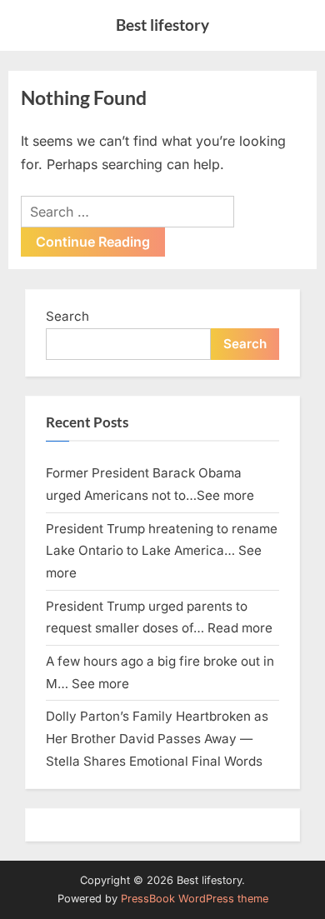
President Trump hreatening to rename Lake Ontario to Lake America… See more (162, 551)
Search (67, 316)
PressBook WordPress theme (194, 898)
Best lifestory (162, 24)
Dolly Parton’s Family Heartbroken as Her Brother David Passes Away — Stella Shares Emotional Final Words (157, 738)
